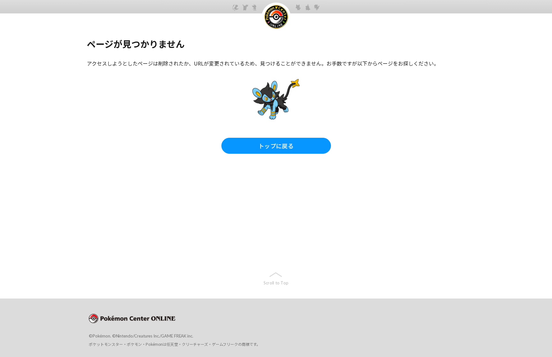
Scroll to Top (276, 282)
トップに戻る (276, 146)
